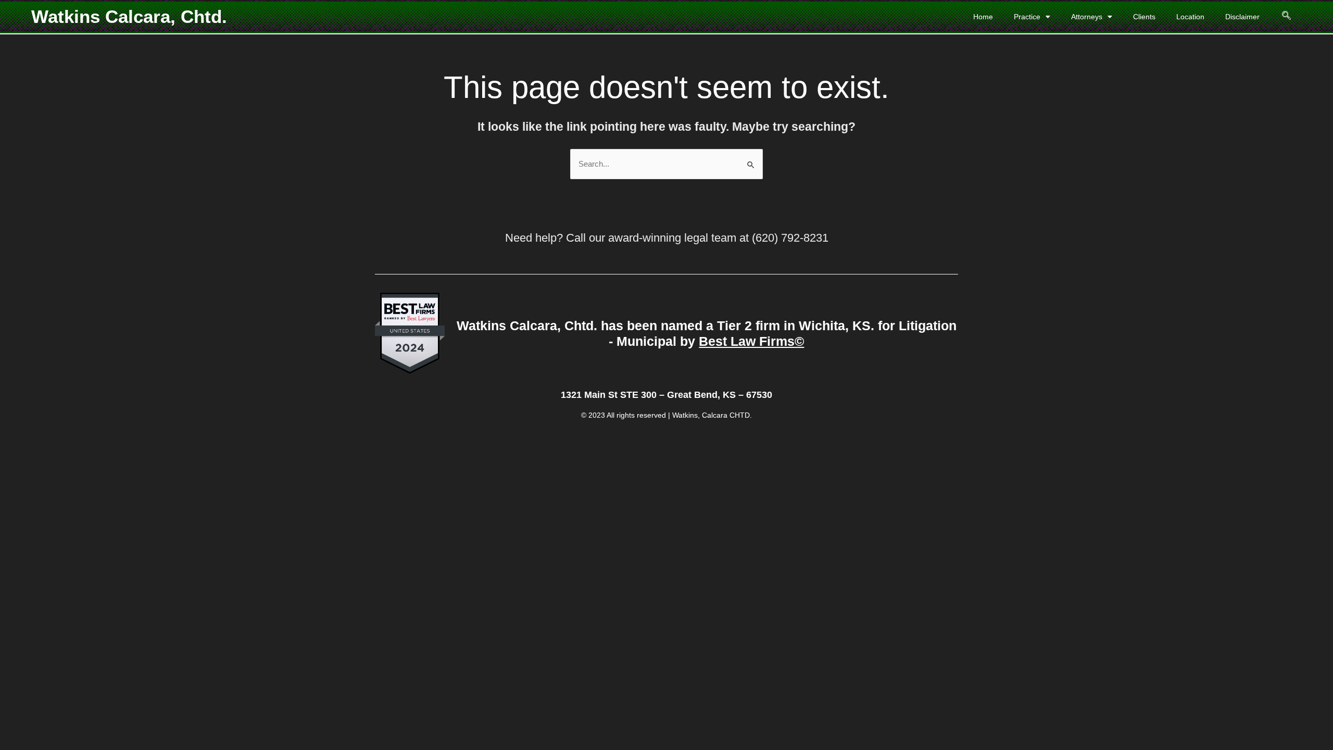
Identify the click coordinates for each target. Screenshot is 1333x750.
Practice (1027, 16)
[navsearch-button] (1280, 16)
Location (1190, 16)
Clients (1144, 16)
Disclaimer (1242, 16)
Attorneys (1086, 16)
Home (983, 16)
